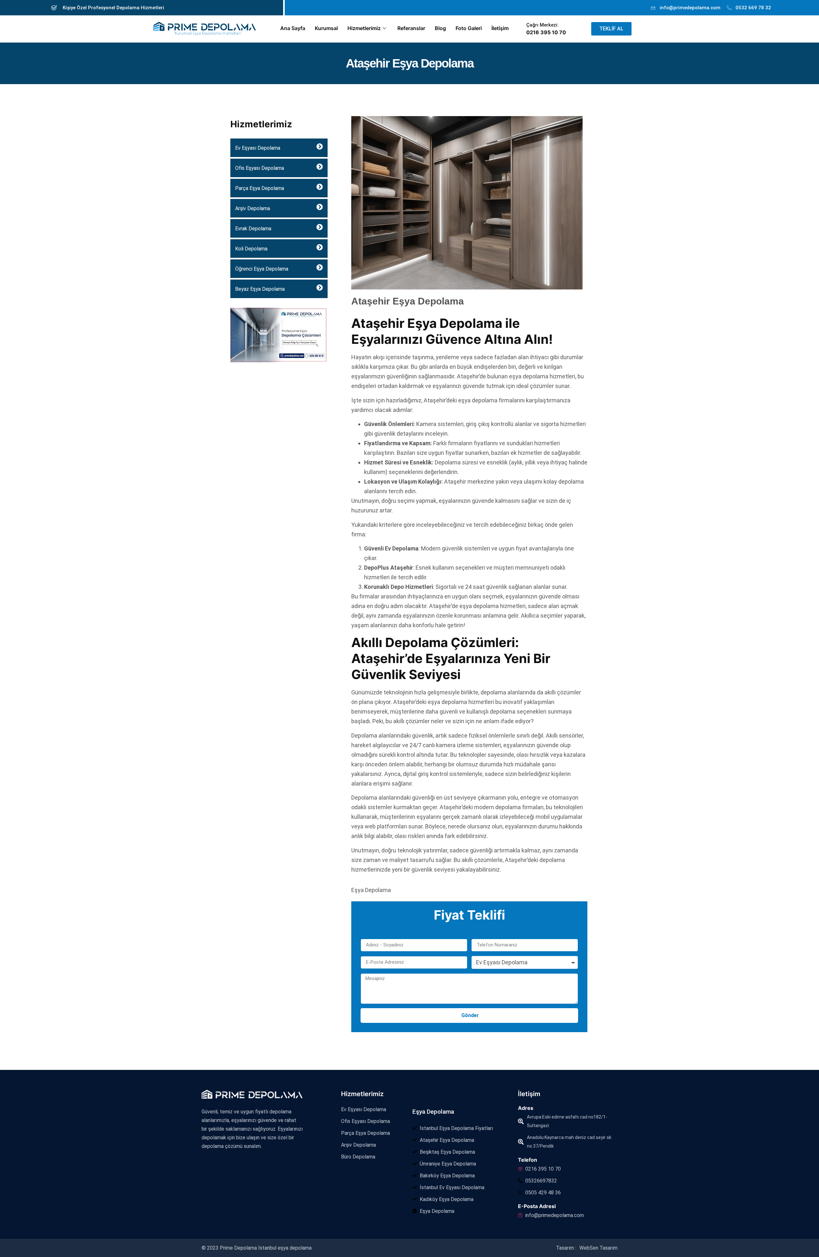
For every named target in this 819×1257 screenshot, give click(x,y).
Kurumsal (326, 28)
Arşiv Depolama (252, 208)
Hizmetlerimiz (364, 28)
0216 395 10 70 (546, 32)
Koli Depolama (251, 249)
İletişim (500, 28)
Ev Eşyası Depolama (257, 148)
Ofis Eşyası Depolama (259, 168)
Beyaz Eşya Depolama (260, 289)
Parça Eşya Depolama (259, 188)
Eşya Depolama (433, 1111)
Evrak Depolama (253, 228)
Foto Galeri (469, 28)
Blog (440, 28)
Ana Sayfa (292, 28)
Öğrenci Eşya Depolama (261, 269)
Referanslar (411, 28)
